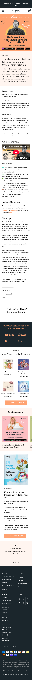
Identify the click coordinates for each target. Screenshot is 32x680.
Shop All (4, 589)
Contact (4, 597)
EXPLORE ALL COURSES (16, 402)
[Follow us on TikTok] (23, 603)
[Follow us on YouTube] (20, 603)
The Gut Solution (24, 394)
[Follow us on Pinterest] (27, 599)
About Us (5, 621)
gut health (5, 55)
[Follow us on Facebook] (20, 599)
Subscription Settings (6, 608)
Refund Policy (6, 600)
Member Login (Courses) (6, 634)
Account (4, 612)
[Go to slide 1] (13, 562)
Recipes (20, 580)
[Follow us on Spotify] (27, 603)
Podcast (20, 577)
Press (19, 587)
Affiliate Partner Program (7, 628)
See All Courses (22, 574)
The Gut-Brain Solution (8, 394)
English (12, 646)
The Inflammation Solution (23, 373)
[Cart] (29, 11)
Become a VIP (6, 624)
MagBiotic (5, 582)
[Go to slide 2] (15, 562)
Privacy (5, 670)
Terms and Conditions (23, 670)
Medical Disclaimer (12, 670)
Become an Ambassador (6, 639)
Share (4, 297)
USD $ (4, 646)
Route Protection (7, 604)
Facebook (14, 210)
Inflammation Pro (7, 579)
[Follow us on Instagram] (23, 599)
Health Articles (22, 583)
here (10, 212)
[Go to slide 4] (18, 562)
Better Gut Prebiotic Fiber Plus (8, 575)
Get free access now (15, 535)
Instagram (5, 210)
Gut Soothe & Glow (8, 586)
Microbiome (8, 372)
